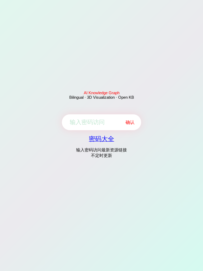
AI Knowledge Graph (101, 93)
